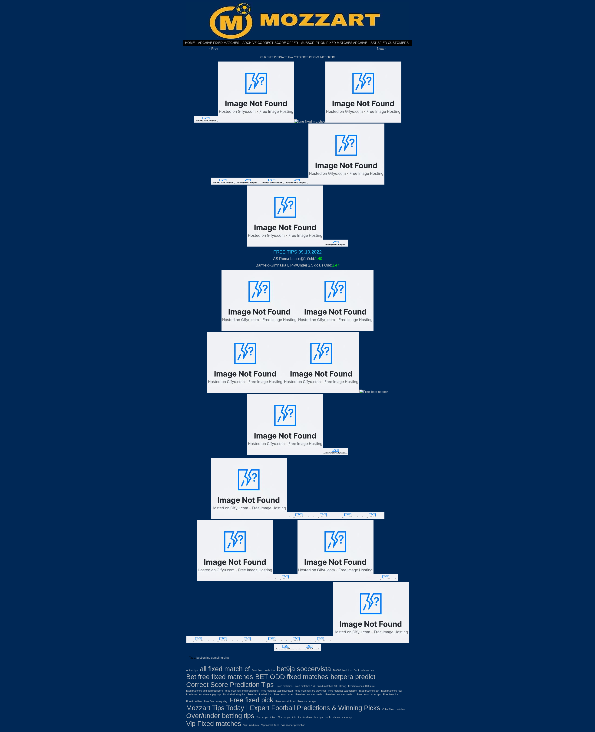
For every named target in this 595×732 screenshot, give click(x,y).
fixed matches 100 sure (361, 686)
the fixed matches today (338, 717)
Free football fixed (285, 701)
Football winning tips (234, 694)
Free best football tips (260, 694)
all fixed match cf (225, 669)
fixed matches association (342, 690)
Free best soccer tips (369, 694)
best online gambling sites (212, 657)
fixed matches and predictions (242, 690)
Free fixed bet (194, 701)
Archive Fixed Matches (218, 43)
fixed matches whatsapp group (203, 694)
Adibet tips (192, 670)
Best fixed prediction (263, 670)
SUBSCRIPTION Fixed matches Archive (334, 43)
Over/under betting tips (220, 715)
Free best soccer (283, 694)
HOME (190, 43)
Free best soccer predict (309, 694)
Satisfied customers (389, 43)
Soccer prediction (266, 717)
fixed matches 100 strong (331, 686)
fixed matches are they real (310, 690)
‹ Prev (213, 48)
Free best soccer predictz (340, 694)
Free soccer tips (307, 701)
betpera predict (353, 676)
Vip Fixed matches (213, 723)
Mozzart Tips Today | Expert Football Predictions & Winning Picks (283, 708)
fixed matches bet (369, 690)
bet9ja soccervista (304, 669)
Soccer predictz (287, 717)
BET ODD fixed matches (291, 676)
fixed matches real (391, 690)
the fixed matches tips (310, 717)
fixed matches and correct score (204, 690)
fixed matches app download (277, 690)
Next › (381, 48)
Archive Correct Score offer (270, 43)
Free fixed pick (251, 700)
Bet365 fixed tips (342, 670)
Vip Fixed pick (251, 725)
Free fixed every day (215, 701)
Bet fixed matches (364, 670)
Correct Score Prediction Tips (230, 684)
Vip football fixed (270, 725)
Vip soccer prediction (293, 725)
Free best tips (391, 694)
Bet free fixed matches (219, 676)
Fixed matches (284, 686)
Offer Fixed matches (394, 709)
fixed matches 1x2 (305, 686)
